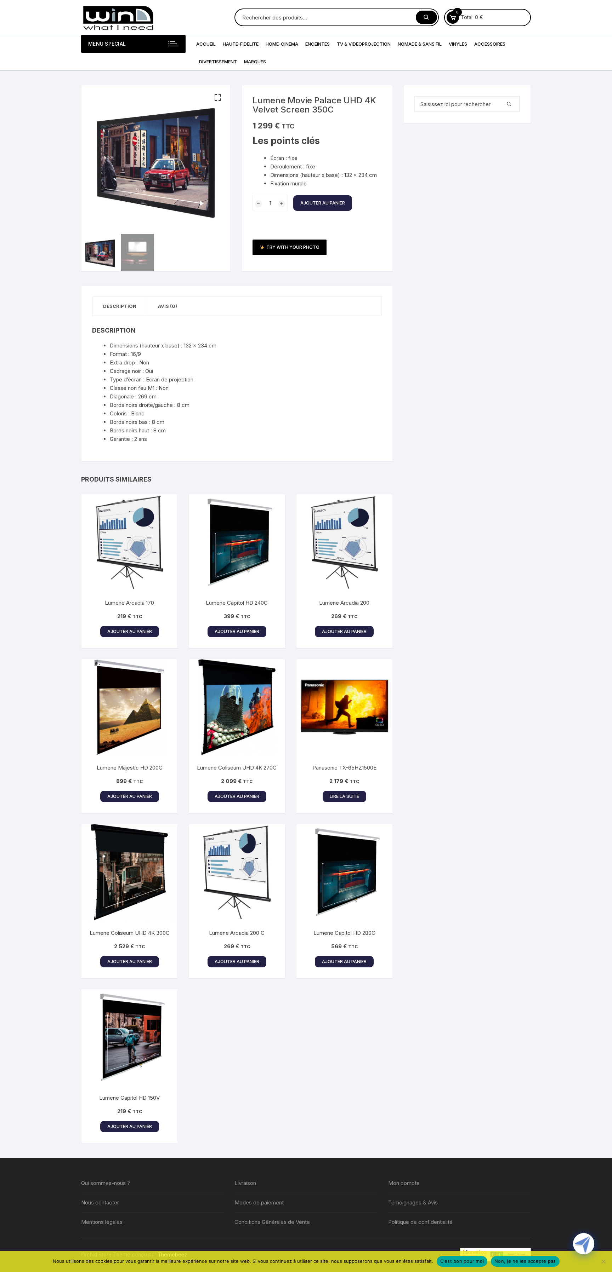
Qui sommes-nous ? (105, 1183)
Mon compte (404, 1183)
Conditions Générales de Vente (272, 1222)
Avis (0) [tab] (167, 306)
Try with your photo (292, 247)
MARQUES (255, 61)
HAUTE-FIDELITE (241, 44)
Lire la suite (344, 796)
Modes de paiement (259, 1202)
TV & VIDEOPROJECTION (364, 44)
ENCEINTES (317, 44)
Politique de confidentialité (420, 1222)
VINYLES (458, 44)
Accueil (206, 44)
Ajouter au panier (322, 203)
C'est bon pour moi (462, 1261)
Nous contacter (100, 1202)
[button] (217, 97)
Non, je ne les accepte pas (525, 1261)
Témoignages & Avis (413, 1202)
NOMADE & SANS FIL (420, 44)
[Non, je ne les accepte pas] (603, 1261)
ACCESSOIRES (489, 44)
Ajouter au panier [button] (129, 631)
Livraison (245, 1183)
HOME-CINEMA (282, 44)
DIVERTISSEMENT (218, 61)
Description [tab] (119, 306)
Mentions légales (102, 1222)
